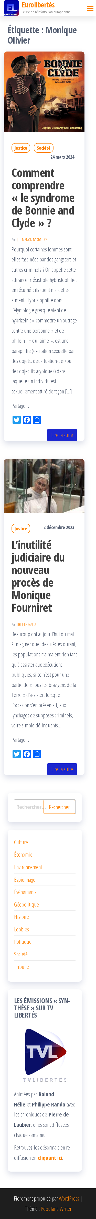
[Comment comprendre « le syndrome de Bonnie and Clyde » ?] (44, 91)
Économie (23, 854)
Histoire (21, 916)
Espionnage (24, 879)
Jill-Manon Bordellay (32, 239)
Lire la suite (62, 435)
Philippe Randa (26, 624)
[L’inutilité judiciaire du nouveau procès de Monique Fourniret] (44, 485)
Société (43, 148)
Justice (21, 148)
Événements (25, 892)
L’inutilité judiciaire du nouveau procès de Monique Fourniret (38, 576)
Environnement (28, 867)
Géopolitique (26, 904)
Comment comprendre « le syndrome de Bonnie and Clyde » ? (43, 197)
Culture (21, 842)
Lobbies (21, 929)
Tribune (21, 966)
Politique (22, 941)
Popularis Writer (56, 1208)
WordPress (69, 1198)
